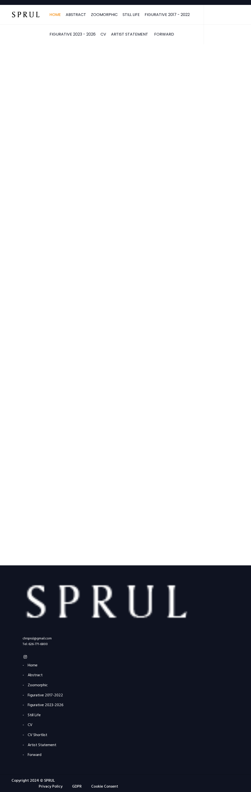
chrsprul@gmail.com (37, 638)
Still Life (131, 14)
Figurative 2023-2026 (26, 226)
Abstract (76, 14)
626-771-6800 (38, 644)
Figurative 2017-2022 (26, 145)
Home (55, 14)
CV (103, 34)
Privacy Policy (51, 787)
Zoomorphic (104, 14)
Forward (164, 34)
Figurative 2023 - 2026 (73, 34)
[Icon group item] (25, 657)
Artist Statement (129, 34)
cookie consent (104, 787)
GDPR (77, 787)
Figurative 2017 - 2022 (167, 14)
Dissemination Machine (29, 469)
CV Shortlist (37, 735)
